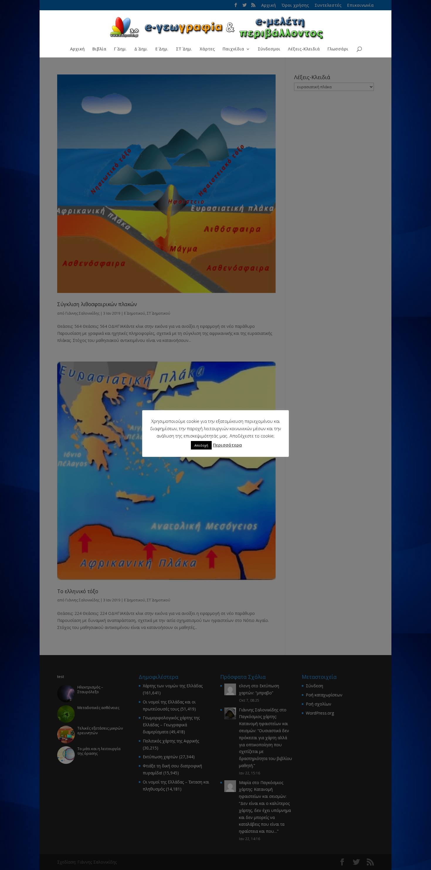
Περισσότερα (227, 445)
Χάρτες (207, 49)
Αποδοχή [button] (201, 445)
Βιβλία (99, 49)
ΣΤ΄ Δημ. (184, 49)
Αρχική (77, 49)
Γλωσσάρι (338, 49)
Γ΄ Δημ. (120, 49)
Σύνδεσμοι (269, 49)
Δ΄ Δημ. (141, 49)
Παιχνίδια (233, 49)
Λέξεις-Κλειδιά (304, 49)
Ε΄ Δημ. (161, 49)
